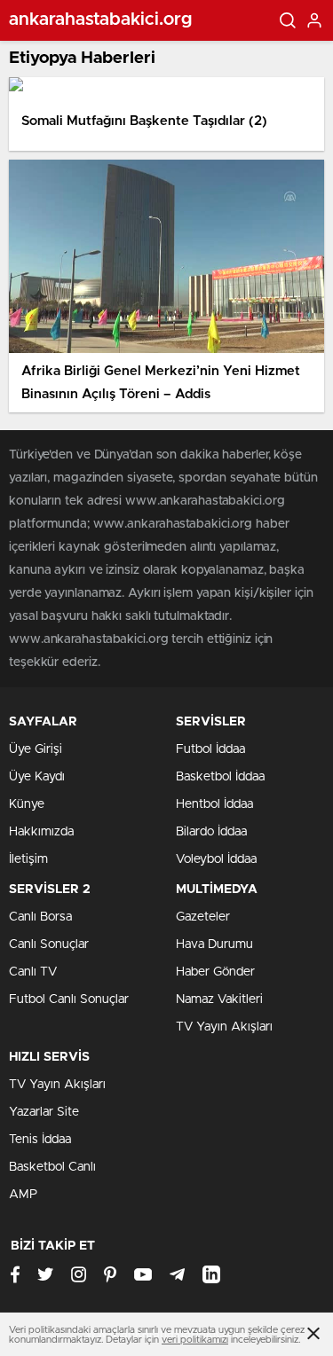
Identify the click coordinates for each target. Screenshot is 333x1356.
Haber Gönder (215, 972)
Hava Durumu (214, 944)
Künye (26, 804)
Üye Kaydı (37, 777)
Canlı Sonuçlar (49, 944)
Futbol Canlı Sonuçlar (69, 999)
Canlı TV (33, 972)
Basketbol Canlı (52, 1167)
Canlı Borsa (40, 917)
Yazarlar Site (44, 1112)
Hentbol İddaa (214, 804)
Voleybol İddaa (216, 859)
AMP (23, 1194)
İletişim (28, 859)
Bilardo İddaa (211, 832)
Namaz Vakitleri (219, 999)
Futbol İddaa (210, 749)
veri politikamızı (195, 1339)
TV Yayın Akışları (224, 1027)
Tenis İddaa (40, 1139)
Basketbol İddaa (220, 777)
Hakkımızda (41, 832)
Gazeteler (203, 917)
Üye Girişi (35, 749)
